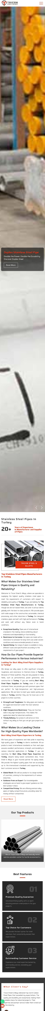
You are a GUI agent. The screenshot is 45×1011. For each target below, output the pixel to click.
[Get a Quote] (2, 1006)
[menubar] (41, 3)
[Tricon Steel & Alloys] (15, 3)
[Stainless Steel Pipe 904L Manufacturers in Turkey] (22, 840)
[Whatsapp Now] (2, 1001)
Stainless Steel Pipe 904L (22, 851)
